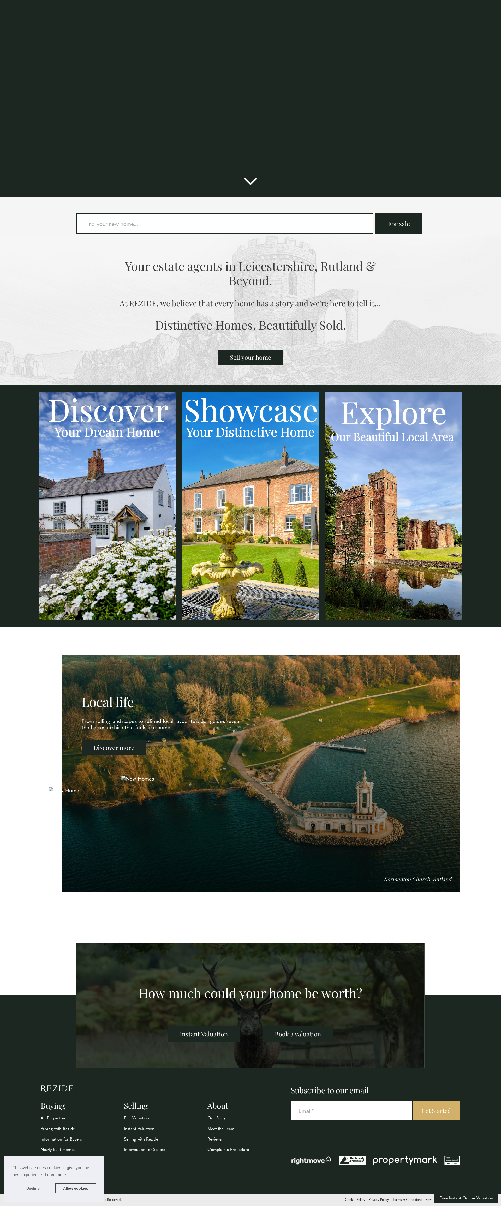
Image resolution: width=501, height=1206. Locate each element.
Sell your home (250, 357)
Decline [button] (33, 1188)
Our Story (216, 1118)
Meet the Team (221, 1129)
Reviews (214, 1139)
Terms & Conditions (407, 1200)
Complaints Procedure (228, 1150)
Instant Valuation (204, 1034)
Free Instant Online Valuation (466, 1198)
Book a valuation (298, 1034)
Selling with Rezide (141, 1139)
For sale (399, 223)
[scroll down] (250, 184)
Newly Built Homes (58, 1150)
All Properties (53, 1118)
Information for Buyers (61, 1139)
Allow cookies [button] (75, 1188)
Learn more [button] (55, 1175)
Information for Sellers (144, 1150)
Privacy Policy (379, 1200)
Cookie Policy (355, 1200)
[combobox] (224, 223)
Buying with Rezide (58, 1129)
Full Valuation (136, 1118)
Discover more (113, 747)
